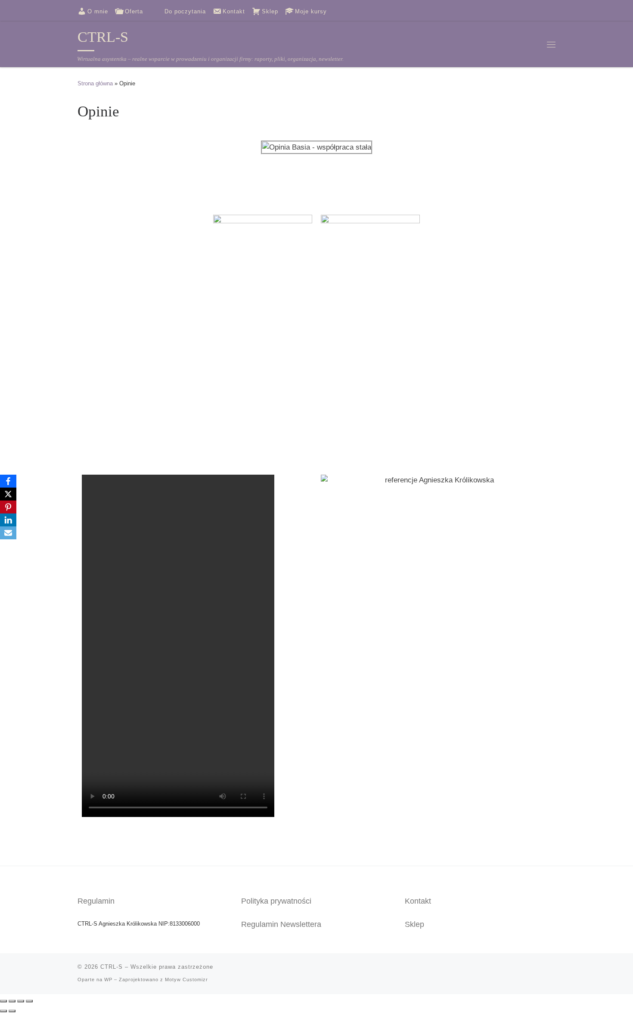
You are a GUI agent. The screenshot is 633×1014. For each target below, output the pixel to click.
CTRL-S (111, 967)
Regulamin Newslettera (281, 924)
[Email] (8, 532)
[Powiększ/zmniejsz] (3, 1001)
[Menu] (551, 44)
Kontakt (418, 901)
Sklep (414, 924)
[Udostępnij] (20, 1001)
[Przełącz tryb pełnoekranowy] (12, 1001)
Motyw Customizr (186, 979)
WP (108, 979)
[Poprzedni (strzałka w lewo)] (3, 1011)
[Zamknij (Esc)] (29, 1001)
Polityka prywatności (276, 901)
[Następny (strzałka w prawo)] (12, 1011)
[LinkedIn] (8, 519)
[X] (8, 494)
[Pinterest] (8, 507)
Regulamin (96, 901)
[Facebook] (8, 481)
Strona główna (95, 83)
